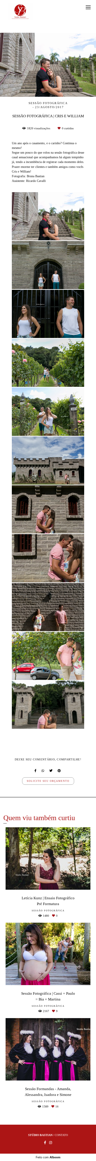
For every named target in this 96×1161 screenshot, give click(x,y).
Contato (61, 1135)
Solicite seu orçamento (48, 781)
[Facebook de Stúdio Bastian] (45, 1142)
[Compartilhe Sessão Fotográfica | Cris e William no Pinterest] (59, 770)
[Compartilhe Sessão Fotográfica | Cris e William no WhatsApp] (43, 770)
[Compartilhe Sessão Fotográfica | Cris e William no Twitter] (51, 770)
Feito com (48, 1157)
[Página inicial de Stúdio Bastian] (20, 12)
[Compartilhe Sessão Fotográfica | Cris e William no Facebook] (35, 770)
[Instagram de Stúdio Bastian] (50, 1142)
